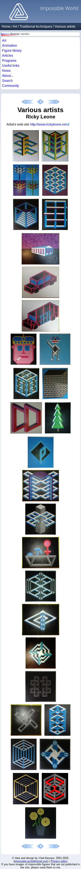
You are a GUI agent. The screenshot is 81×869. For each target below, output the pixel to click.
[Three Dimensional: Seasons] (26, 196)
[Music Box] (26, 399)
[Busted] (40, 331)
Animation (9, 45)
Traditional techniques (36, 26)
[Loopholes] (40, 501)
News (6, 70)
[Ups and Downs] (40, 635)
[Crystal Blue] (55, 196)
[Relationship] (40, 568)
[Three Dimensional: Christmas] (58, 433)
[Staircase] (26, 230)
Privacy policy (59, 861)
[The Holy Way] (26, 161)
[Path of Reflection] (40, 601)
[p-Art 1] (41, 468)
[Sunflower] (40, 838)
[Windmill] (26, 735)
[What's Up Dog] (54, 365)
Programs (9, 60)
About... (7, 75)
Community (10, 85)
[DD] (26, 433)
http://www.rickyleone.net (48, 124)
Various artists (65, 26)
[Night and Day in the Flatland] (55, 399)
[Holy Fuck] (40, 535)
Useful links (10, 65)
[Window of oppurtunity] (55, 230)
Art (15, 26)
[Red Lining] (55, 804)
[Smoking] (24, 365)
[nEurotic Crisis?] (40, 264)
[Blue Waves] (57, 735)
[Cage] (24, 770)
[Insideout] (40, 702)
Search (7, 80)
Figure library (12, 50)
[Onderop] (26, 804)
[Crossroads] (54, 770)
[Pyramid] (41, 668)
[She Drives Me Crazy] (40, 298)
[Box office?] (55, 161)
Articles (7, 55)
